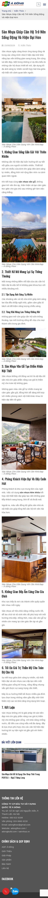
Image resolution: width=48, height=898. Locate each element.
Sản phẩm (6, 860)
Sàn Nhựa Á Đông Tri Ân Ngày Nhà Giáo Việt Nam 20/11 (21, 776)
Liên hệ (5, 868)
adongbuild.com (9, 831)
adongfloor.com (18, 828)
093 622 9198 (16, 818)
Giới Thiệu (7, 851)
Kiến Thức (26, 45)
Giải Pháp (6, 855)
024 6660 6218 (20, 821)
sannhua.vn (24, 831)
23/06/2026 (9, 45)
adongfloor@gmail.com (19, 825)
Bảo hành (6, 864)
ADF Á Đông (8, 847)
